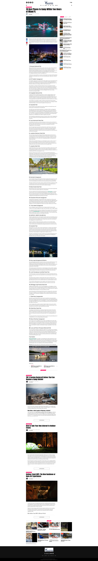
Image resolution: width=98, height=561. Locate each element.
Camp (40, 5)
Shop (48, 555)
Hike (48, 5)
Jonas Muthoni (31, 430)
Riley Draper (30, 14)
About (53, 5)
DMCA (55, 555)
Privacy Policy (52, 555)
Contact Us (56, 5)
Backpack (46, 5)
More (50, 5)
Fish (43, 5)
